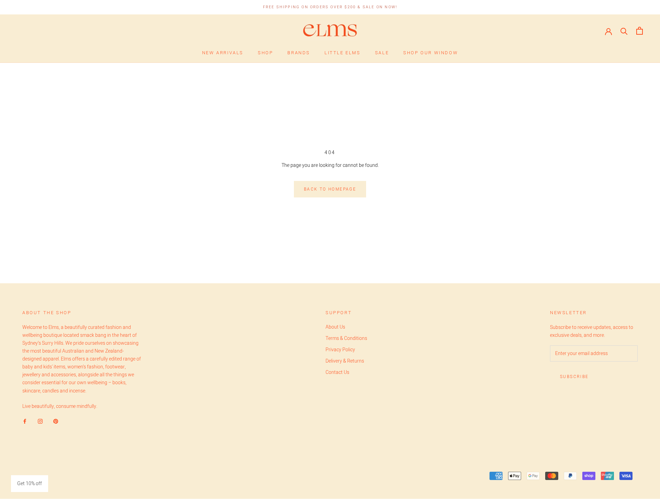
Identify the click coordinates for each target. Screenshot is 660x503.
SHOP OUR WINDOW (430, 52)
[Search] (624, 30)
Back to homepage (330, 189)
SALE (382, 52)
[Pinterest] (55, 421)
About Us (335, 327)
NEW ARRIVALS (222, 52)
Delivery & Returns (345, 361)
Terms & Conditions (346, 338)
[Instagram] (40, 421)
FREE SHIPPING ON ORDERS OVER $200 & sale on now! (330, 7)
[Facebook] (24, 421)
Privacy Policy (340, 349)
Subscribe (574, 377)
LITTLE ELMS (342, 52)
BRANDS (298, 52)
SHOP (265, 52)
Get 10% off (29, 483)
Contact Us (337, 372)
